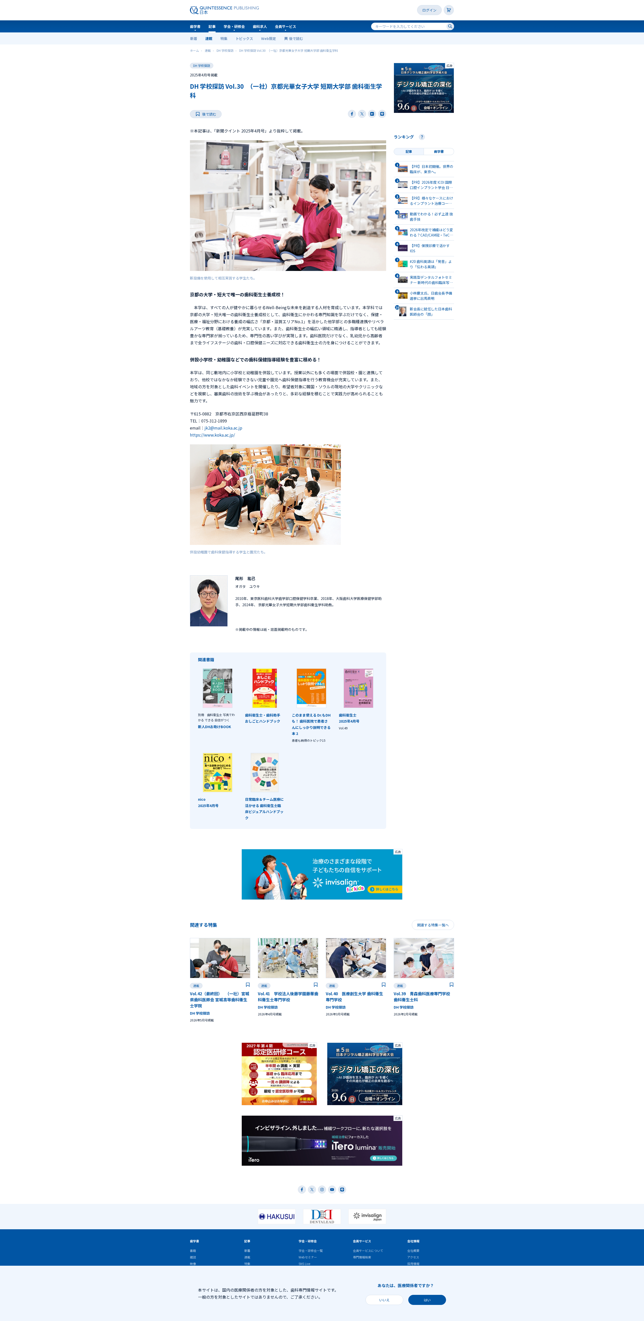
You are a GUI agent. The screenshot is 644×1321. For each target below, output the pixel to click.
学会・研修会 (234, 26)
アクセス (413, 1257)
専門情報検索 (362, 1257)
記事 (212, 26)
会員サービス (285, 26)
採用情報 (413, 1263)
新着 (193, 38)
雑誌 (193, 1257)
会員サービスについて (368, 1250)
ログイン (429, 10)
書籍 (193, 1250)
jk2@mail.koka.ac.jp (223, 428)
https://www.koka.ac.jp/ (212, 435)
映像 (193, 1263)
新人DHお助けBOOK (214, 726)
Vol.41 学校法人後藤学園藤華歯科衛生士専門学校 (288, 996)
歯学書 (195, 26)
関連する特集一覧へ (433, 924)
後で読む (296, 38)
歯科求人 (260, 26)
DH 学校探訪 (201, 65)
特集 (223, 38)
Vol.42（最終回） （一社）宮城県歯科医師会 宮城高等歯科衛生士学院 (219, 999)
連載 (208, 38)
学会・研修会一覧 (311, 1250)
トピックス (244, 38)
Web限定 (268, 38)
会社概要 (413, 1250)
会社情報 (413, 1241)
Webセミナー (308, 1257)
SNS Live (304, 1263)
